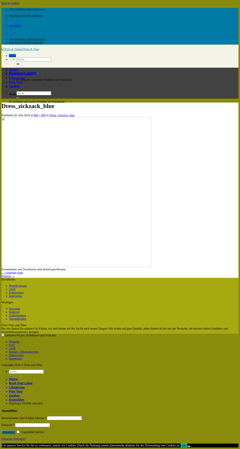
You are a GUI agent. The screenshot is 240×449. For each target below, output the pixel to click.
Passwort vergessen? (14, 438)
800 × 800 (40, 115)
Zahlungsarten (17, 315)
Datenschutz (16, 292)
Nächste (8, 276)
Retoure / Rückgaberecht (23, 351)
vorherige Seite (12, 272)
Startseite (14, 341)
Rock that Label (20, 74)
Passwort (8, 425)
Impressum (15, 296)
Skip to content (10, 3)
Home (13, 70)
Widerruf (14, 312)
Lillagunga (17, 78)
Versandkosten (17, 318)
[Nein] (188, 446)
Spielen (14, 86)
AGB (12, 289)
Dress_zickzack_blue (62, 115)
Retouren (14, 308)
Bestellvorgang (18, 285)
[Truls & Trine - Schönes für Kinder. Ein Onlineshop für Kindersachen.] (20, 49)
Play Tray (15, 82)
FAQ (12, 345)
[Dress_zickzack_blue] (77, 266)
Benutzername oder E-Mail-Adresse (24, 418)
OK (184, 445)
